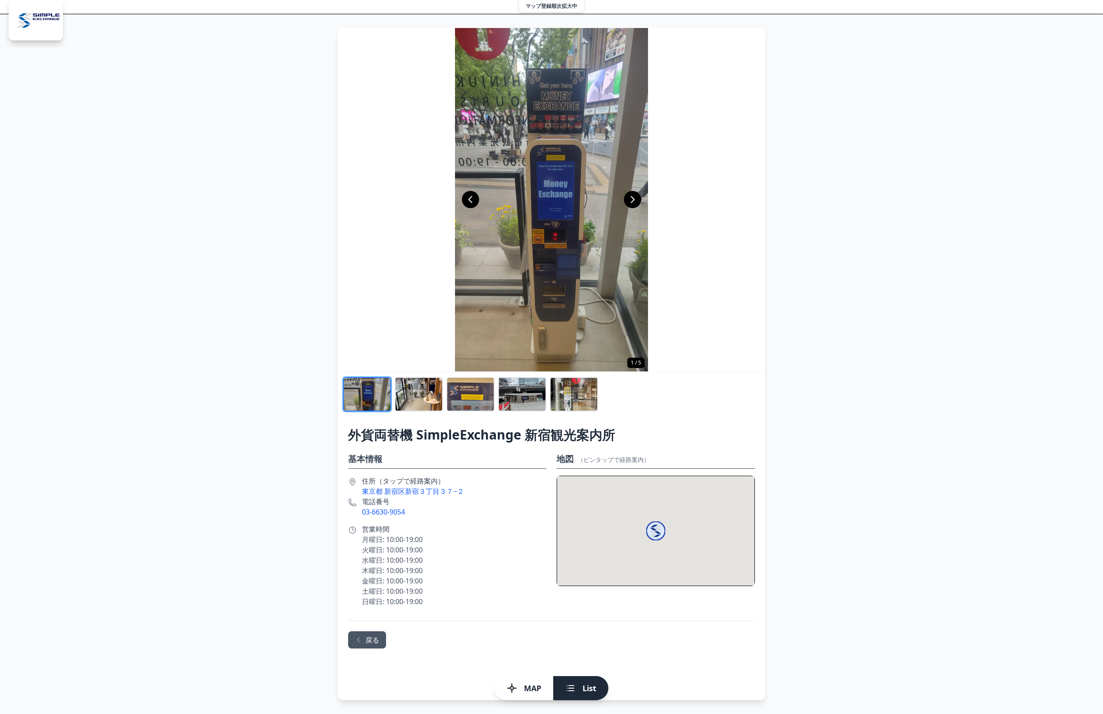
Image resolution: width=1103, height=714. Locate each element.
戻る (372, 640)
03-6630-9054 (383, 512)
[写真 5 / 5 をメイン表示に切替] (574, 394)
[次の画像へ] (632, 199)
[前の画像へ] (470, 199)
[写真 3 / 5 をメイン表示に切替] (470, 394)
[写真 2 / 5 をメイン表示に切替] (419, 394)
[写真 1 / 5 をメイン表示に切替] (367, 394)
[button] (655, 530)
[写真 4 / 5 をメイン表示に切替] (522, 394)
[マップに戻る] (36, 20)
